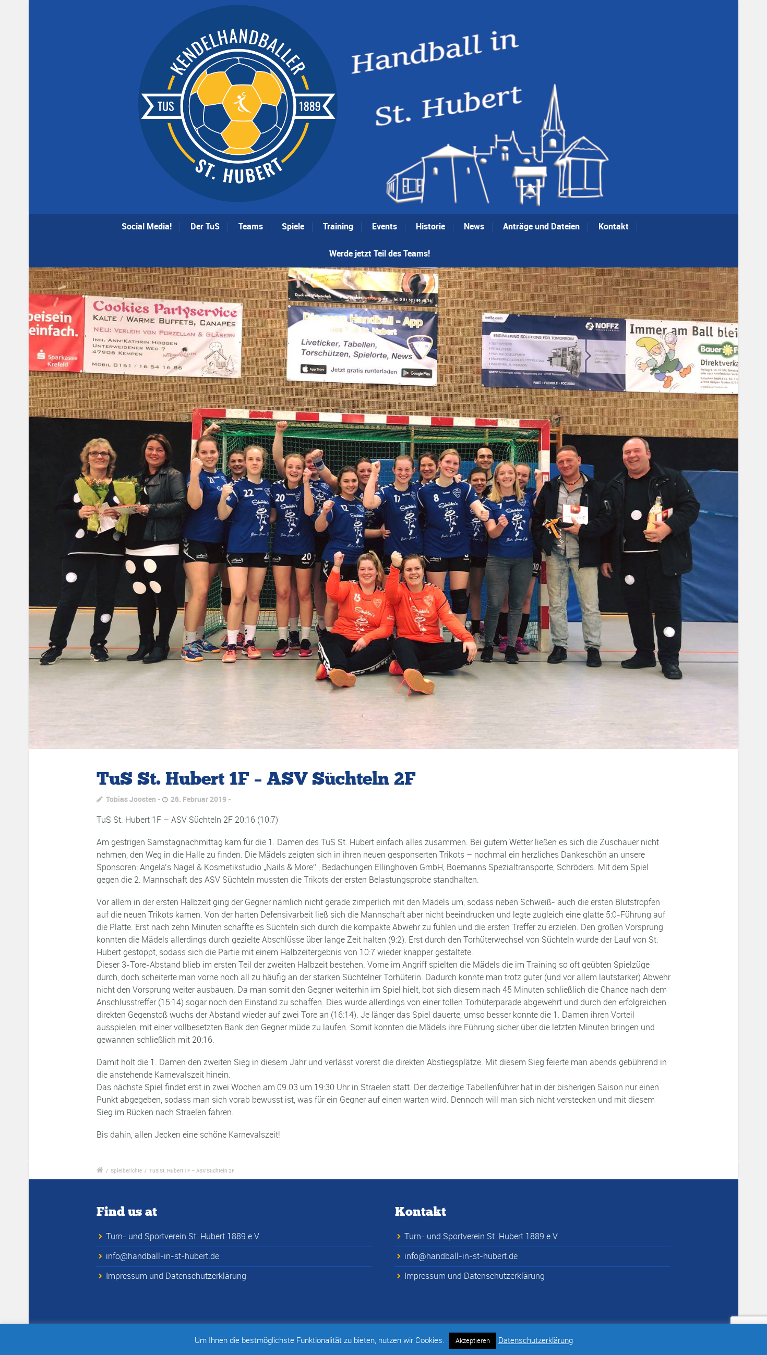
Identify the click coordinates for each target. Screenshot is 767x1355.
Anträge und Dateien (541, 226)
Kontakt (613, 226)
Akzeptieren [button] (473, 1340)
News (474, 226)
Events (384, 226)
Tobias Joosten (131, 799)
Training (338, 226)
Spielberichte (126, 1170)
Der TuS (205, 226)
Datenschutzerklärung (535, 1340)
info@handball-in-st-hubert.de (162, 1256)
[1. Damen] (383, 508)
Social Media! (147, 226)
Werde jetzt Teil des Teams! (379, 253)
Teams (250, 226)
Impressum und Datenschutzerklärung (176, 1275)
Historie (430, 226)
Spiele (293, 226)
